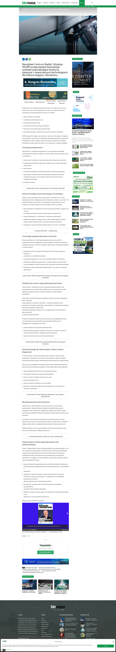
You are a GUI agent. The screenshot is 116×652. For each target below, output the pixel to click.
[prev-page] (23, 596)
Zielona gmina (65, 2)
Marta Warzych (26, 51)
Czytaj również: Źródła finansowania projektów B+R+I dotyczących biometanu (46, 343)
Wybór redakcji (77, 116)
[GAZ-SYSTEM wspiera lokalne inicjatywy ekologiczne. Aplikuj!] (75, 166)
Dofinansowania (66, 615)
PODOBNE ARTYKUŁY (28, 576)
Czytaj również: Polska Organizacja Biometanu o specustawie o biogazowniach (45, 395)
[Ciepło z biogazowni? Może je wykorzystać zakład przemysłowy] (75, 221)
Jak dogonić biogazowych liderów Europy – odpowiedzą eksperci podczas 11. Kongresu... (82, 132)
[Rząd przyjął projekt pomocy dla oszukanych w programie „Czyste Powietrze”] (62, 620)
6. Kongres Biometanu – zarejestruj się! (45, 231)
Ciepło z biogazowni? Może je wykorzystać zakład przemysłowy (86, 220)
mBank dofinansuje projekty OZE (70, 629)
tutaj (48, 532)
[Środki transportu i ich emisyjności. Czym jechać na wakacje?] (45, 585)
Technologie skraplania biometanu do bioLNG (49, 571)
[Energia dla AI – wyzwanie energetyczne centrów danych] (29, 585)
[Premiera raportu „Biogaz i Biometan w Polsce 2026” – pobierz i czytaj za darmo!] (75, 153)
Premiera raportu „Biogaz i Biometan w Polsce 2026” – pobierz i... (86, 153)
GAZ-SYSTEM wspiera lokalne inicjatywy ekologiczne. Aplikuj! (86, 165)
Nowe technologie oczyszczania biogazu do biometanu (31, 571)
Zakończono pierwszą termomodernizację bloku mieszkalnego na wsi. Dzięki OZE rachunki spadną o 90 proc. (70, 636)
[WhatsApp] (29, 59)
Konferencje (74, 2)
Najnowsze (84, 615)
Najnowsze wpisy (77, 59)
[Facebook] (84, 6)
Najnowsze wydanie (79, 173)
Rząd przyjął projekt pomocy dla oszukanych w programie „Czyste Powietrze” (70, 619)
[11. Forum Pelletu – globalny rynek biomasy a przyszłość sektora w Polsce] (75, 159)
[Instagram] (86, 6)
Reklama (76, 92)
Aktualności (34, 9)
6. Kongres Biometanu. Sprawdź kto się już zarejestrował (45, 436)
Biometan (45, 2)
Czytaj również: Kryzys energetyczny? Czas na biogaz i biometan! (45, 188)
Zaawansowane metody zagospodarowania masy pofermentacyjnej (33, 572)
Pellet (58, 2)
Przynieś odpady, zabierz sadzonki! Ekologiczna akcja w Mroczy (86, 227)
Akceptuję (106, 646)
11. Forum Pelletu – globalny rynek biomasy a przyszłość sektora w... (86, 159)
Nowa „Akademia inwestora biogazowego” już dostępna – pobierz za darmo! (86, 146)
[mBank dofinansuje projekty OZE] (62, 630)
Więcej (81, 2)
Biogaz (39, 2)
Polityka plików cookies (7, 649)
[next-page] (25, 596)
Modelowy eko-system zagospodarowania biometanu (47, 567)
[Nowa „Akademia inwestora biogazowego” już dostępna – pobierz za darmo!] (75, 146)
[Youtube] (93, 6)
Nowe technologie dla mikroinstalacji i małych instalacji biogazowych (50, 569)
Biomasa (52, 2)
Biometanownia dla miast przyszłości (31, 567)
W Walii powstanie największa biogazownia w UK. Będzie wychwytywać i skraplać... (86, 214)
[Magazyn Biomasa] (58, 606)
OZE (34, 41)
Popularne (76, 196)
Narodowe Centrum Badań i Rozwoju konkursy (30, 569)
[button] (113, 641)
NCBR (28, 536)
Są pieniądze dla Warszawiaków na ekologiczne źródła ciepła (71, 624)
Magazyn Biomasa (26, 9)
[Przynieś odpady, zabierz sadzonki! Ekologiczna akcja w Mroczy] (75, 227)
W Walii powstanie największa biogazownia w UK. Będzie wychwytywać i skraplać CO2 (60, 592)
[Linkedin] (88, 6)
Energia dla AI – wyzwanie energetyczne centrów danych (29, 591)
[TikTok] (91, 6)
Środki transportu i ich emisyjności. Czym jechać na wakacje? (44, 592)
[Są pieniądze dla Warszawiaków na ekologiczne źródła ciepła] (62, 625)
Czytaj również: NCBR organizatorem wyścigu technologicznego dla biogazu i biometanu (45, 277)
